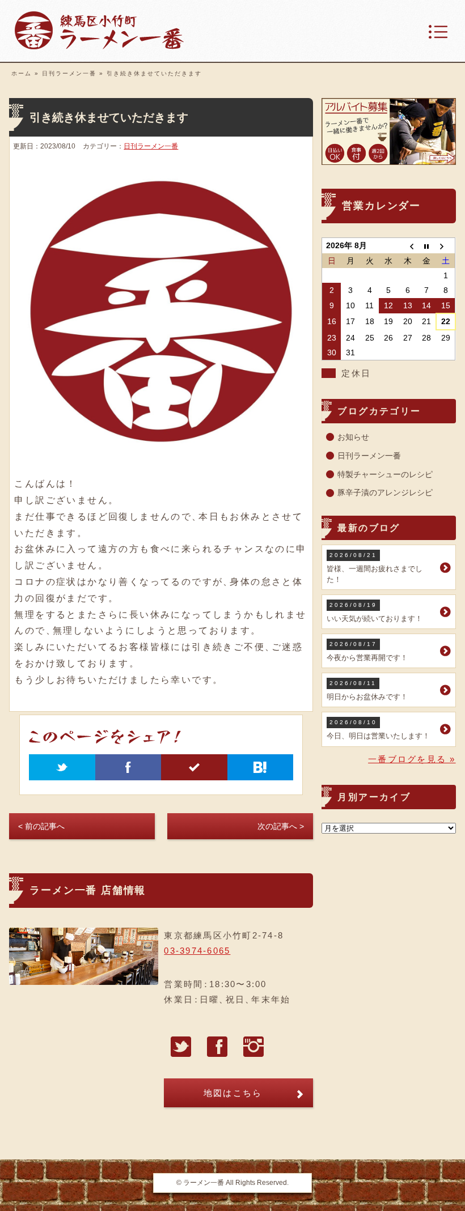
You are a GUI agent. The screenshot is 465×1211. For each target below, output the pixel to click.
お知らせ (353, 436)
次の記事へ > (280, 826)
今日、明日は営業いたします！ (378, 729)
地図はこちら (233, 1093)
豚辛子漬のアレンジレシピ (385, 492)
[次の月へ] (445, 245)
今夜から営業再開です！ (367, 651)
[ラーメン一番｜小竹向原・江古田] (99, 46)
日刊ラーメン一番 (69, 73)
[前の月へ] (407, 245)
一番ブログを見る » (412, 759)
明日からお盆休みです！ (367, 690)
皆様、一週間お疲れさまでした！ (374, 567)
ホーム (21, 73)
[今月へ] (427, 245)
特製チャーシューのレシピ (385, 474)
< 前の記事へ (41, 826)
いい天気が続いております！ (374, 612)
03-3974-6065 (197, 950)
